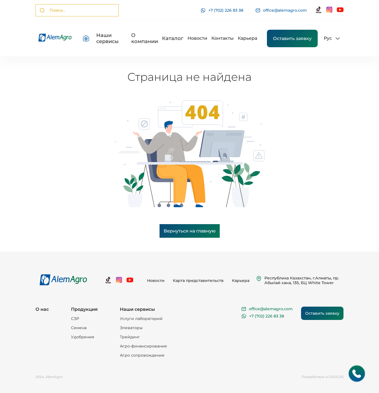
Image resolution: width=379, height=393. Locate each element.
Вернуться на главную (190, 231)
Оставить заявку (292, 38)
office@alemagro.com (285, 10)
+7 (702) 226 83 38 (225, 10)
